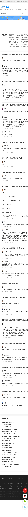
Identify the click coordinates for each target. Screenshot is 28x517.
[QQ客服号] (25, 496)
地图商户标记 (21, 9)
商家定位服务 (18, 493)
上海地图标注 (19, 483)
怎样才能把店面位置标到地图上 (9, 429)
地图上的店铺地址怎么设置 (8, 422)
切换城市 (4, 1)
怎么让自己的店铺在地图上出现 (9, 452)
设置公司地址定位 (9, 493)
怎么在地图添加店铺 (6, 424)
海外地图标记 (8, 9)
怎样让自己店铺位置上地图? (8, 438)
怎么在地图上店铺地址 (7, 426)
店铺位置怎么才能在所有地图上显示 (10, 464)
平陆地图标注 (11, 486)
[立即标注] (25, 490)
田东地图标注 (11, 488)
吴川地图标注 (3, 488)
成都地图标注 (3, 486)
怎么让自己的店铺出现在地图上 (9, 454)
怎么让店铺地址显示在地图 (8, 457)
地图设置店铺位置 (6, 440)
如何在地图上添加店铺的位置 (9, 431)
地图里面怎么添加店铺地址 (8, 461)
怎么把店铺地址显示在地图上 (9, 433)
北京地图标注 (3, 483)
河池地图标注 (19, 488)
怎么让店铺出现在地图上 (8, 447)
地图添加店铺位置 (6, 445)
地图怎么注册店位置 (6, 450)
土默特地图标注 (20, 486)
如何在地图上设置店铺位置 (8, 459)
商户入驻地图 (14, 9)
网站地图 (2, 493)
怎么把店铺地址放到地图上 (8, 466)
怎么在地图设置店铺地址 (8, 443)
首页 (23, 13)
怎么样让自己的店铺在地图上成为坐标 (11, 436)
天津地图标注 (11, 483)
